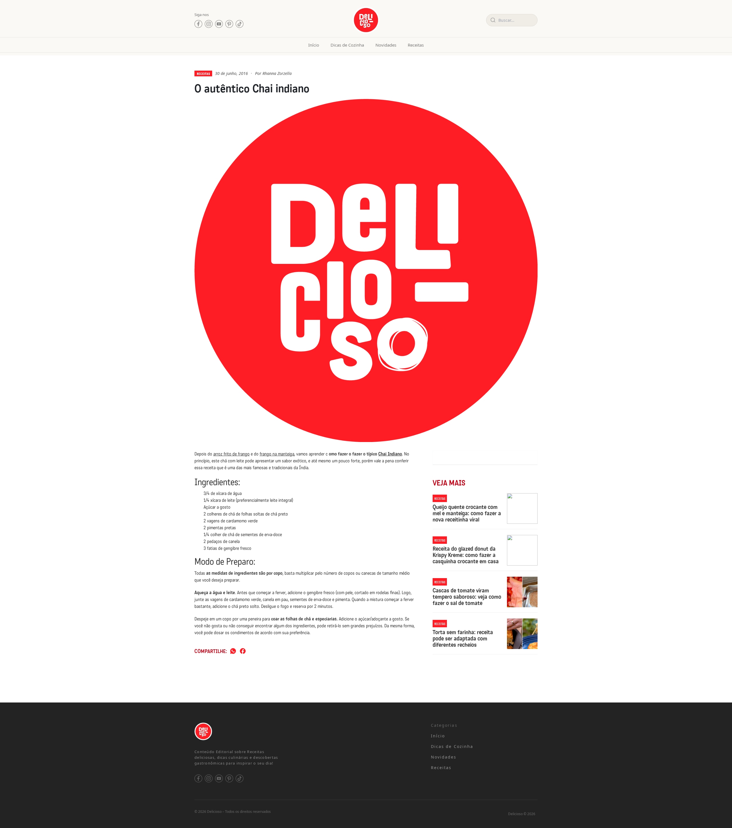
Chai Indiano (390, 454)
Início (313, 45)
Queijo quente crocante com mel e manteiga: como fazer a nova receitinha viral (467, 513)
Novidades (385, 45)
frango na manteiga (277, 454)
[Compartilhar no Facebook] (242, 651)
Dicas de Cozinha (347, 45)
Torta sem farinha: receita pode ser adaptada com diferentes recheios (463, 638)
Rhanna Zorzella (277, 73)
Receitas (416, 45)
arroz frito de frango (231, 454)
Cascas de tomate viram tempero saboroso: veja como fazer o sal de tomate (467, 596)
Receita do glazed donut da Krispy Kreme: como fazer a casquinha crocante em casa (466, 555)
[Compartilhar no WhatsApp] (233, 651)
